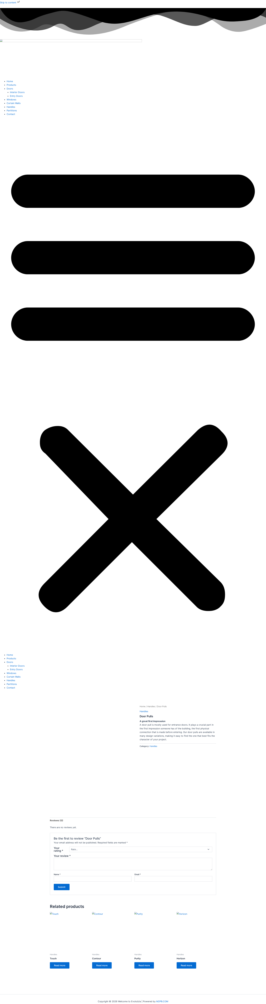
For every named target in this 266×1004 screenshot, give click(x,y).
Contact (11, 114)
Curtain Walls (14, 103)
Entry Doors (16, 96)
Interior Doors (17, 92)
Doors (10, 88)
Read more (59, 965)
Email (138, 874)
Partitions (12, 110)
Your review (62, 856)
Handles (11, 106)
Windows (11, 99)
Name (57, 874)
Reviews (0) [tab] (56, 820)
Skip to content (8, 2)
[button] (133, 386)
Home (10, 81)
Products (11, 84)
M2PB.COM (162, 1001)
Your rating (58, 849)
